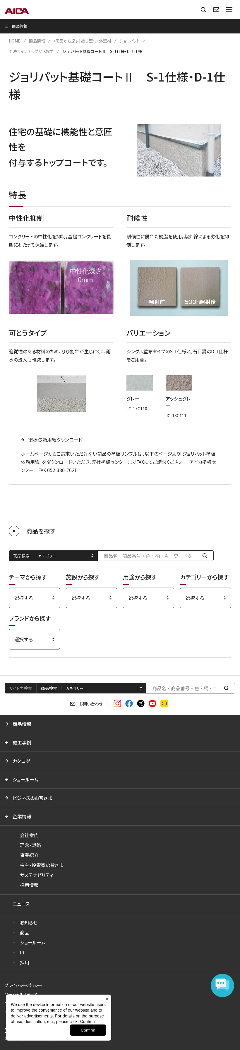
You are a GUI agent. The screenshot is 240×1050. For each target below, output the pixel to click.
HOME (14, 41)
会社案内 (29, 835)
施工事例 (22, 742)
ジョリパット (129, 41)
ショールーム (25, 779)
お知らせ (28, 922)
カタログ (21, 760)
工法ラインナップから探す (31, 51)
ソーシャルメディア (21, 994)
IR (22, 952)
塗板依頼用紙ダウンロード (55, 439)
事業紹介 (29, 855)
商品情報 (37, 41)
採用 (24, 962)
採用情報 (29, 884)
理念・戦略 (30, 845)
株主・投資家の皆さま (41, 865)
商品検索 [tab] (49, 688)
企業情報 (22, 816)
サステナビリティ (36, 874)
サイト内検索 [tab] (20, 688)
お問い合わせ (91, 704)
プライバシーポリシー (23, 985)
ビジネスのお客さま (32, 797)
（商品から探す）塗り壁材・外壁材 (82, 41)
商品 (24, 932)
